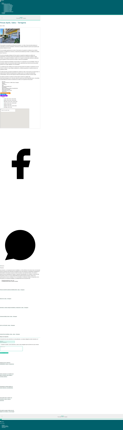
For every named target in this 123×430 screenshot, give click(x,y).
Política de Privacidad (5, 426)
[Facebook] (20, 183)
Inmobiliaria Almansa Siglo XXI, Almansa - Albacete (10, 281)
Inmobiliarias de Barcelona (8, 5)
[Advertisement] (20, 136)
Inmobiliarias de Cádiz (7, 10)
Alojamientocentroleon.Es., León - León (8, 280)
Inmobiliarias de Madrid (8, 4)
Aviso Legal (3, 427)
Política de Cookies (5, 425)
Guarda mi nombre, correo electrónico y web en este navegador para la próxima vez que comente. (20, 344)
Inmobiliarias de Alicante (8, 7)
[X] (20, 224)
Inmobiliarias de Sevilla (8, 8)
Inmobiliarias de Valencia (8, 6)
